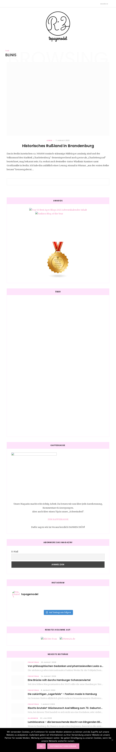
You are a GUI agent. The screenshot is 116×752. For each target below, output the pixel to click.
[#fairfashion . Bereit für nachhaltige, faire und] (27, 606)
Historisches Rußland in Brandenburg (58, 145)
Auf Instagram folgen (60, 612)
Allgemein (33, 718)
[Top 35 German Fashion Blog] (58, 260)
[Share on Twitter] (58, 182)
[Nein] (112, 740)
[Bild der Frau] (49, 638)
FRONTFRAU (33, 662)
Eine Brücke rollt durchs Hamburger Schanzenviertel (59, 680)
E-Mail (14, 551)
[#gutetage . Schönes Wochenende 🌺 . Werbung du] (58, 606)
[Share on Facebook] (54, 182)
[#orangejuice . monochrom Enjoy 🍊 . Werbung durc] (88, 606)
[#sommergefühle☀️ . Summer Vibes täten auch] (58, 602)
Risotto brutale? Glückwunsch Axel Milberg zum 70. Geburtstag (66, 708)
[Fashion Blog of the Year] (58, 224)
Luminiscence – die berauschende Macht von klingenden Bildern (67, 722)
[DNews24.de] (67, 638)
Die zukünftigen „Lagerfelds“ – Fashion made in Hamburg (62, 694)
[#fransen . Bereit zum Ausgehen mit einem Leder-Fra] (88, 602)
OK (41, 746)
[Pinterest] (61, 182)
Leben (49, 140)
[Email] (65, 182)
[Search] (97, 4)
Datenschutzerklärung (63, 746)
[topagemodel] (58, 26)
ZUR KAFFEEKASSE (58, 519)
